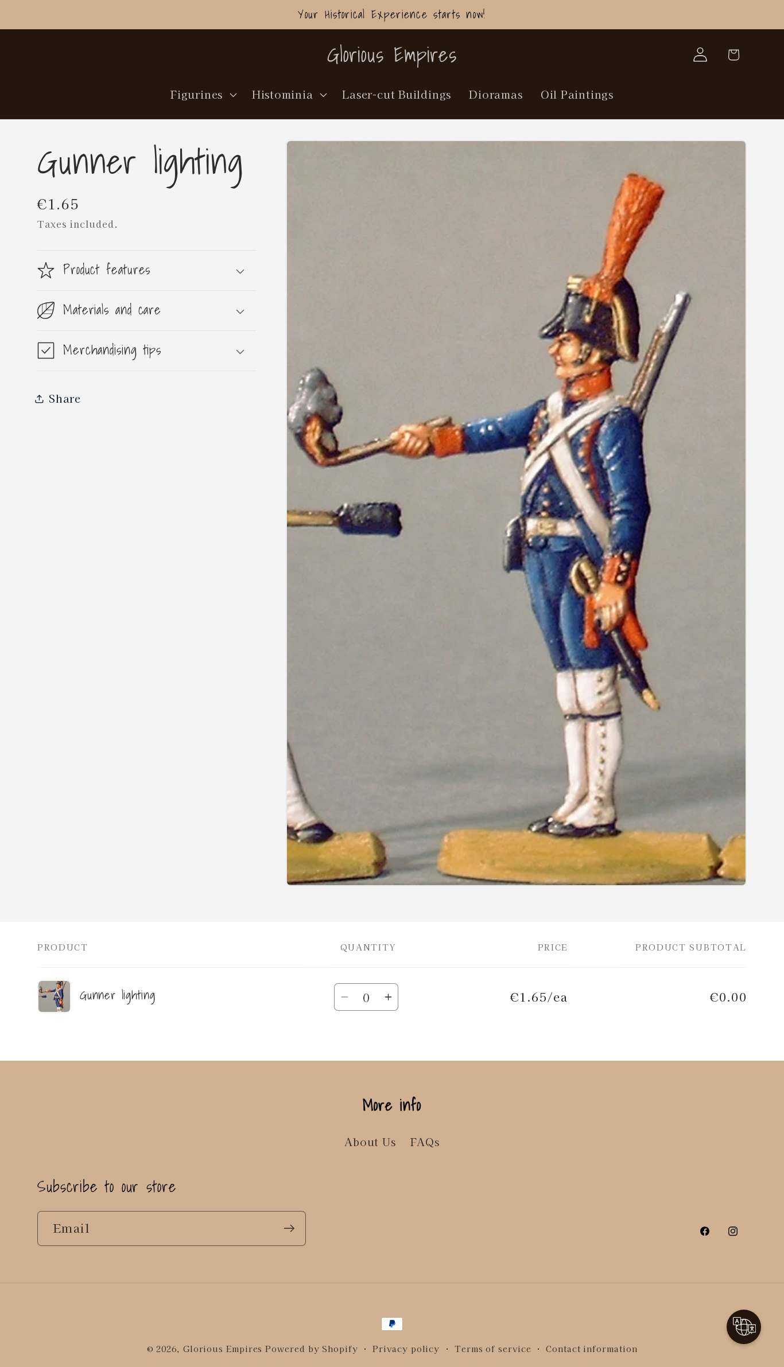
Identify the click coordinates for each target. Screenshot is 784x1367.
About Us (369, 1141)
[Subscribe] (289, 1228)
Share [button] (65, 398)
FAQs (425, 1141)
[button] (202, 94)
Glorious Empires (223, 1348)
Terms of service (493, 1348)
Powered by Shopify (311, 1348)
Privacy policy (406, 1348)
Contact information (591, 1348)
